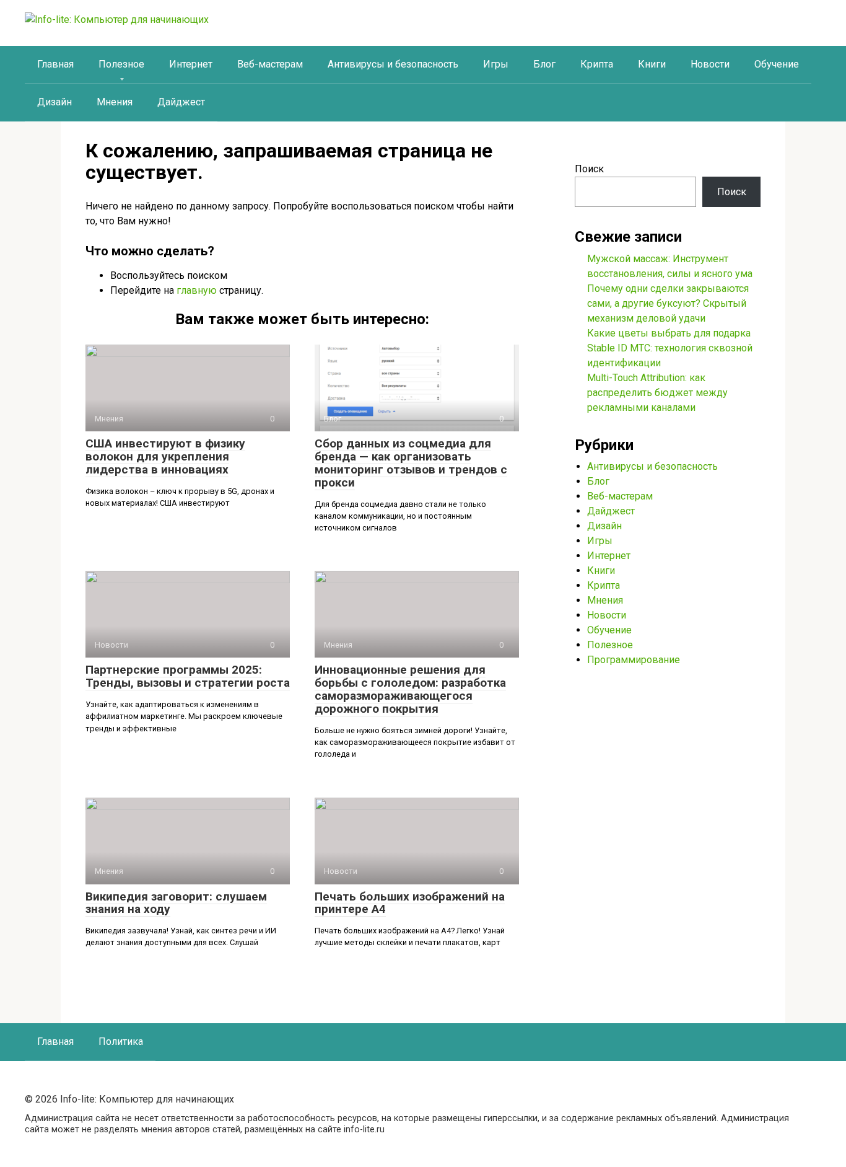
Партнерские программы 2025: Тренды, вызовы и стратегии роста (187, 676)
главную (197, 290)
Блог (544, 64)
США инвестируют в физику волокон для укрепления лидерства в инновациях (165, 456)
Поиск (589, 169)
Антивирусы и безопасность (393, 64)
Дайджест (181, 102)
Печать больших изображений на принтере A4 (410, 903)
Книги (652, 64)
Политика (120, 1041)
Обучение (776, 64)
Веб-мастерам (270, 64)
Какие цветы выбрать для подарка (669, 333)
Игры (495, 64)
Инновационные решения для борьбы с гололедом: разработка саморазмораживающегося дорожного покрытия (410, 689)
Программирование (633, 660)
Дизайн (54, 102)
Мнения (115, 102)
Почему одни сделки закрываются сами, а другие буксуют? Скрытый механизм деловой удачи (668, 303)
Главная (55, 64)
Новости (710, 64)
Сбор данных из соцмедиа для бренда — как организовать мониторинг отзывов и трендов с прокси (411, 463)
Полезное (121, 64)
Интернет (190, 64)
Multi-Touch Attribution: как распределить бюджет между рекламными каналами (657, 392)
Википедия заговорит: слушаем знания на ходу (176, 903)
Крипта (596, 64)
